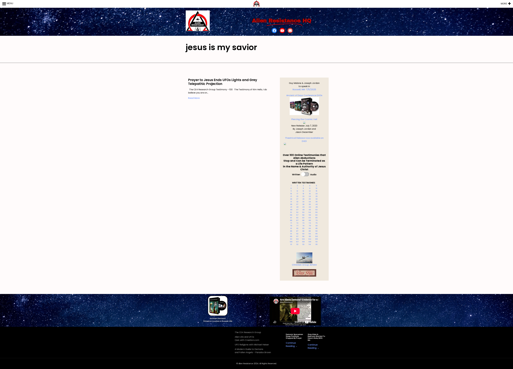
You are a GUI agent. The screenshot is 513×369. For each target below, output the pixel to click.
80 (317, 226)
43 (303, 207)
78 (303, 226)
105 (316, 239)
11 (291, 191)
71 (291, 223)
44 (310, 207)
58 (303, 215)
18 (303, 194)
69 (310, 220)
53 (303, 212)
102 (297, 239)
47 (297, 210)
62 (297, 218)
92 (297, 234)
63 (303, 218)
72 (297, 223)
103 (303, 239)
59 (310, 215)
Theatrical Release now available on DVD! (304, 139)
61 (291, 218)
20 (317, 194)
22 (297, 196)
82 (297, 228)
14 (310, 191)
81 (291, 228)
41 (291, 207)
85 (317, 228)
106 (291, 242)
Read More (194, 98)
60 (316, 215)
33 (303, 202)
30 (317, 199)
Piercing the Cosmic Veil (304, 119)
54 (310, 212)
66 (291, 220)
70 (316, 220)
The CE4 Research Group (248, 332)
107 (297, 242)
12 (297, 191)
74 (310, 223)
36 (291, 204)
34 (310, 202)
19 (310, 194)
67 (297, 220)
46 (291, 210)
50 (316, 210)
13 (303, 191)
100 (316, 236)
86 (291, 231)
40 (316, 204)
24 (310, 196)
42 (297, 207)
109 (309, 242)
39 (310, 204)
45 (316, 207)
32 (297, 202)
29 (310, 199)
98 (303, 236)
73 (303, 223)
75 (316, 223)
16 (291, 194)
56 (291, 215)
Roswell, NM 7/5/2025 (304, 89)
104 (309, 239)
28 (303, 199)
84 (310, 228)
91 (291, 234)
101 (291, 239)
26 (291, 199)
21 (291, 196)
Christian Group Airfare (304, 264)
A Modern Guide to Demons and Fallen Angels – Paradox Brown (253, 351)
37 (297, 204)
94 (310, 234)
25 (317, 196)
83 (303, 228)
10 (316, 188)
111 (291, 244)
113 (303, 244)
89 (310, 231)
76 (291, 226)
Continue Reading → (291, 344)
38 (303, 204)
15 (316, 191)
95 (316, 234)
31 (291, 202)
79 (310, 226)
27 (297, 199)
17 (297, 194)
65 (316, 218)
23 (303, 196)
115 (316, 244)
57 (297, 215)
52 (297, 212)
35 (317, 202)
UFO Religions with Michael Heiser (252, 344)
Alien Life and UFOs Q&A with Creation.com (247, 338)
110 (316, 242)
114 (310, 244)
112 (297, 244)
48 (303, 210)
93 (303, 234)
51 (291, 212)
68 (303, 220)
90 (316, 231)
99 (310, 236)
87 (297, 231)
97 (297, 236)
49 (310, 210)
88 (303, 231)
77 (297, 226)
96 (291, 236)
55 (316, 212)
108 (303, 242)
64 (310, 218)
